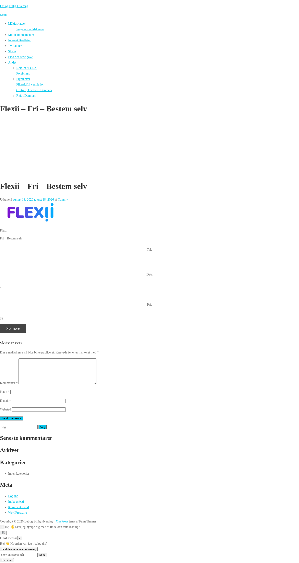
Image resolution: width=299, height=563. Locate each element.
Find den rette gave (20, 57)
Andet (12, 62)
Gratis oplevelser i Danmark (34, 90)
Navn (5, 391)
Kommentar (9, 383)
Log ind (13, 496)
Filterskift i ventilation (30, 84)
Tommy (63, 199)
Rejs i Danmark (26, 95)
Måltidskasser (17, 23)
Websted (5, 409)
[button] (149, 527)
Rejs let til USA (26, 68)
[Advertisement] (149, 147)
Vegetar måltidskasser (30, 29)
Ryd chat (7, 560)
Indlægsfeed (16, 501)
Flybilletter (23, 79)
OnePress (62, 521)
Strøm (12, 51)
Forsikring (22, 73)
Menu (4, 14)
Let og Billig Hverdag (14, 6)
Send (42, 554)
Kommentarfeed (18, 507)
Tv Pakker (15, 45)
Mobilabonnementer (21, 34)
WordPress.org (17, 512)
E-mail (5, 400)
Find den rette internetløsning (19, 549)
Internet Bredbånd (19, 40)
